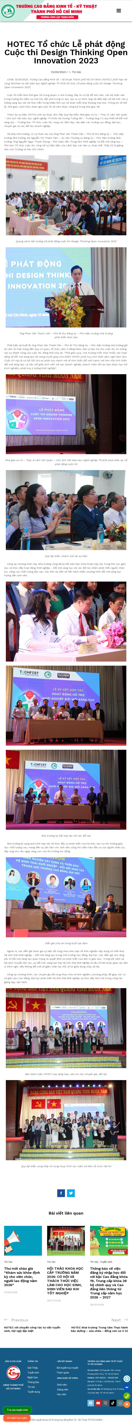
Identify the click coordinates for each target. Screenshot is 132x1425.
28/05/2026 (97, 1304)
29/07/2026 (54, 1300)
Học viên (61, 1394)
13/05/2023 (58, 72)
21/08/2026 (10, 1292)
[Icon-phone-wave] (105, 1403)
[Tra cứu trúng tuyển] (17, 1410)
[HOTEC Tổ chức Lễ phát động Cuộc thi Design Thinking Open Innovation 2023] (61, 1193)
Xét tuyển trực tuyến (67, 1367)
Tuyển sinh (106, 1261)
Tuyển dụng (34, 1391)
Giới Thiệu (33, 1367)
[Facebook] (90, 1403)
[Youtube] (98, 1403)
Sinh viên (62, 1384)
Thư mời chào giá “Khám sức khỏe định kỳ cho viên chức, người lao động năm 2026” (22, 1276)
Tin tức (76, 72)
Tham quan (63, 1372)
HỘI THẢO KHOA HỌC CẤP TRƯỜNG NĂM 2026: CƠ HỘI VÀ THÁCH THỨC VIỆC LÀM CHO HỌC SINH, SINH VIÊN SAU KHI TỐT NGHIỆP (65, 1280)
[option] (23, 1260)
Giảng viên (62, 1389)
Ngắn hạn (33, 1377)
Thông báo (33, 1382)
